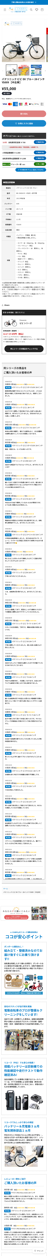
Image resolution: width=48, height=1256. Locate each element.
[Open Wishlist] (36, 9)
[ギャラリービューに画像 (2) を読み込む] (23, 70)
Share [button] (6, 305)
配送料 (8, 99)
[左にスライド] (2, 70)
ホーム (5, 888)
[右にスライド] (45, 70)
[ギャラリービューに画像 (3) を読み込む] (36, 70)
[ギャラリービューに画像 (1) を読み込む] (11, 70)
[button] (5, 9)
